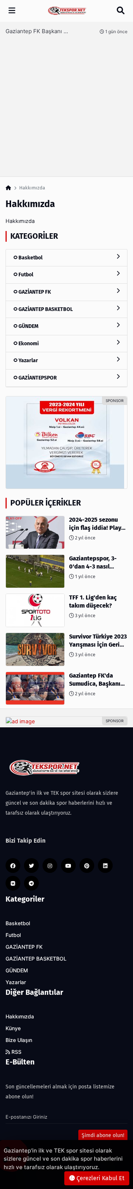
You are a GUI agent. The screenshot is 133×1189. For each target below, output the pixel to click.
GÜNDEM (27, 326)
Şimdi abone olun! (103, 1135)
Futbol (25, 275)
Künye (13, 1028)
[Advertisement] (66, 102)
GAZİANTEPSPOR (37, 378)
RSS (15, 1052)
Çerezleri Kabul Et (100, 1178)
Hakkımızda (20, 1017)
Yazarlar (27, 360)
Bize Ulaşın (19, 1040)
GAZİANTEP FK (34, 292)
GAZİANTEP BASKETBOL (45, 309)
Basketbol (29, 258)
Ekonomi (28, 343)
